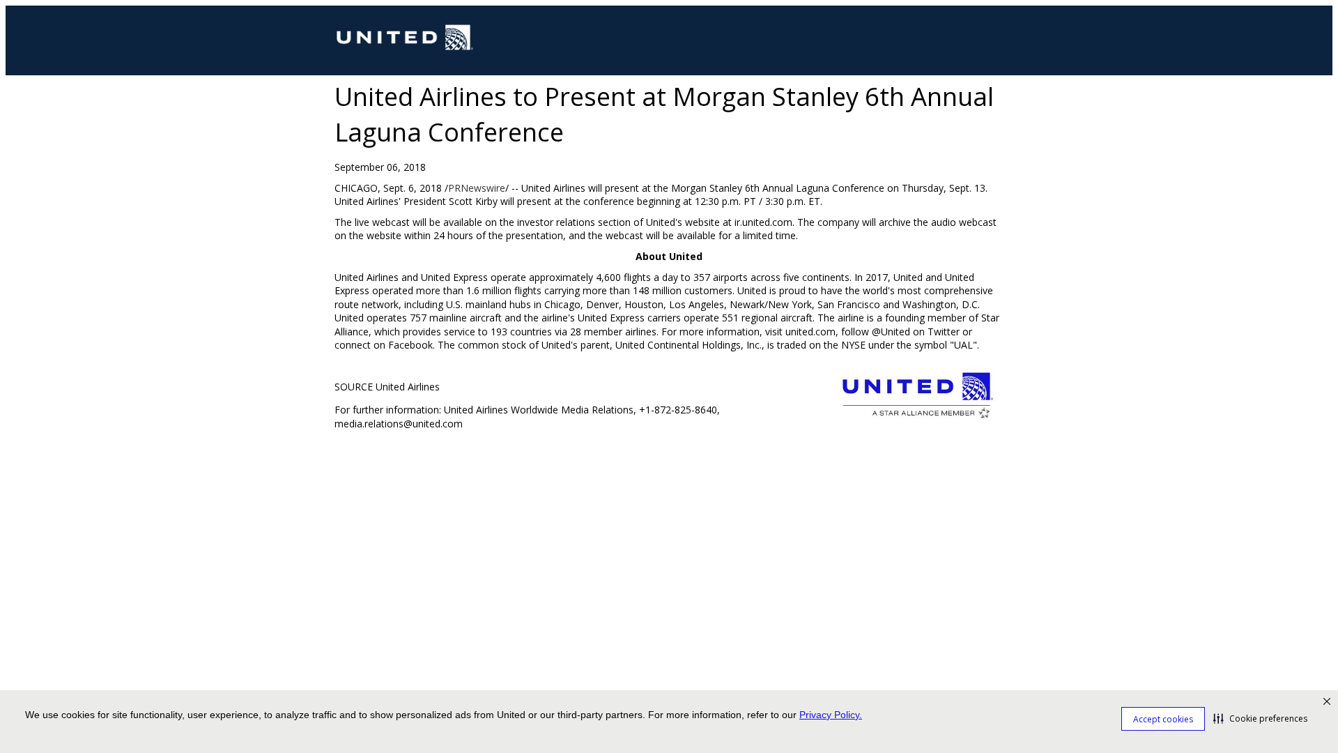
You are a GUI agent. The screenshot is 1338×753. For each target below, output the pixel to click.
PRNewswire (476, 188)
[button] (1260, 718)
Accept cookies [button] (1163, 719)
